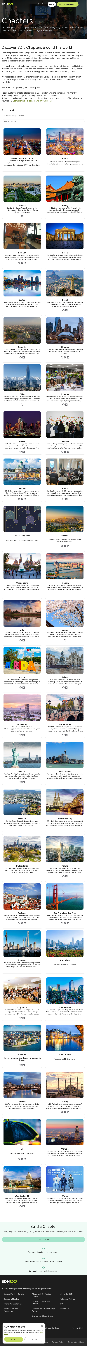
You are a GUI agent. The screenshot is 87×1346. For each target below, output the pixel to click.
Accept (14, 1339)
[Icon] (4, 115)
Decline (34, 1339)
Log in (51, 4)
